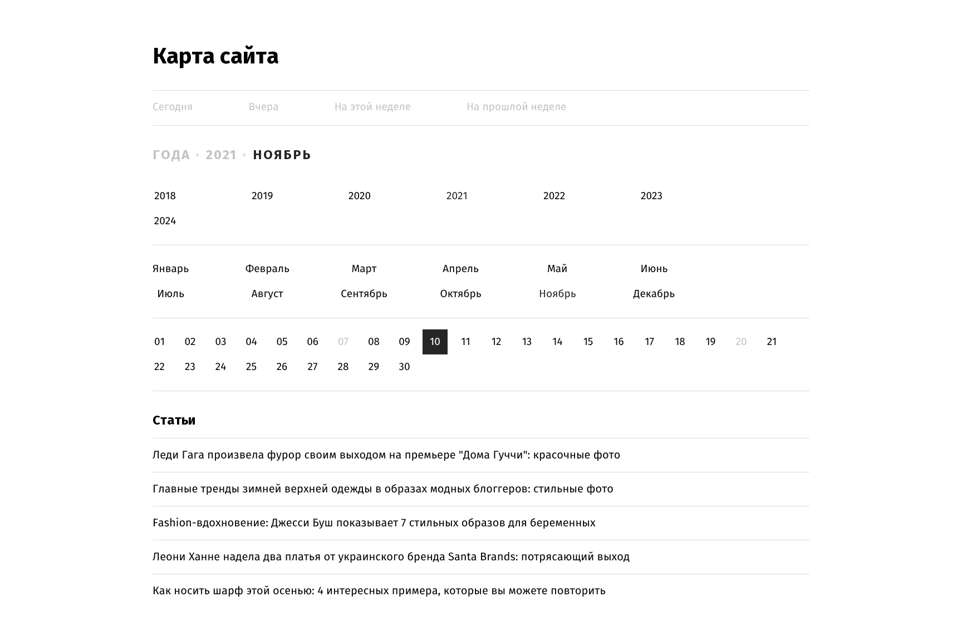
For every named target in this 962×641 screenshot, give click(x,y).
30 (404, 367)
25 (251, 367)
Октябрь (460, 294)
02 (189, 342)
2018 (165, 196)
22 (159, 367)
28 (343, 367)
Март (363, 269)
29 (374, 367)
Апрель (460, 269)
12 (497, 342)
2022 (554, 196)
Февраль (267, 269)
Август (267, 294)
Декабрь (653, 294)
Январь (170, 269)
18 (680, 342)
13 (527, 342)
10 (435, 342)
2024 (165, 221)
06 (312, 342)
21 (772, 342)
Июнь (653, 269)
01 (159, 342)
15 (588, 342)
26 (282, 367)
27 (313, 367)
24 (221, 367)
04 (251, 342)
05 (281, 342)
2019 (262, 196)
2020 (360, 196)
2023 (651, 196)
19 (710, 342)
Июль (170, 294)
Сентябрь (363, 294)
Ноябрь (282, 154)
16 (618, 342)
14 (557, 342)
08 (374, 342)
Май (557, 269)
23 (190, 367)
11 (465, 342)
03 (220, 342)
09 (404, 342)
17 (649, 342)
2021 (222, 154)
